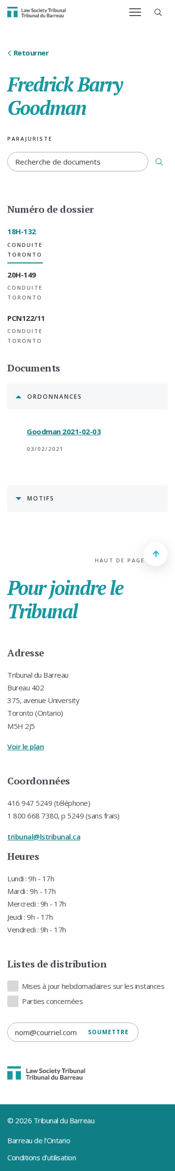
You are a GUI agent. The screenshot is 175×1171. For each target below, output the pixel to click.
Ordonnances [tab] (54, 396)
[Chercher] (159, 161)
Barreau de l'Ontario (38, 1140)
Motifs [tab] (40, 498)
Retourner (31, 53)
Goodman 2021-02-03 (64, 431)
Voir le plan (25, 746)
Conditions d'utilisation (41, 1157)
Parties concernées (52, 1001)
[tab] (25, 243)
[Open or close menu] (135, 12)
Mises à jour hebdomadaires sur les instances (93, 986)
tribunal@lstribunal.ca (43, 836)
